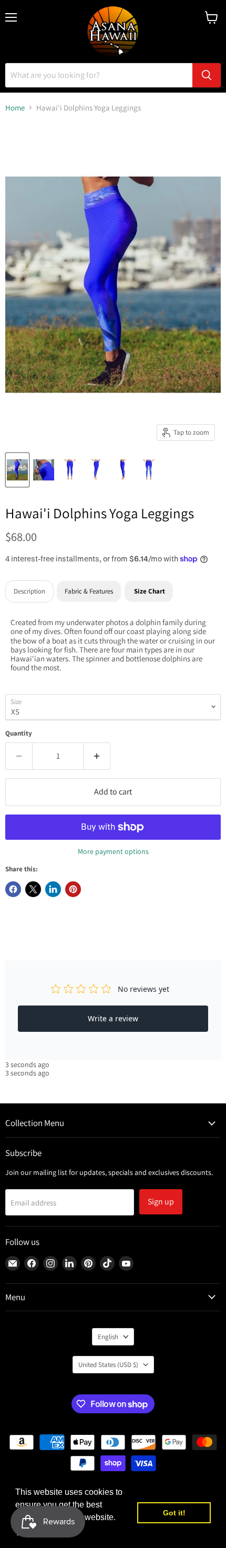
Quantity (18, 733)
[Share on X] (33, 889)
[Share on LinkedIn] (53, 889)
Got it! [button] (174, 1513)
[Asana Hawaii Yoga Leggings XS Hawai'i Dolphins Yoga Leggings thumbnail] (17, 470)
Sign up (161, 1201)
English (108, 1336)
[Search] (206, 75)
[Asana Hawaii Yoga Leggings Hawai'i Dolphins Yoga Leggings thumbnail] (43, 470)
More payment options (113, 851)
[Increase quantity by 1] (97, 756)
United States (108, 1364)
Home (15, 107)
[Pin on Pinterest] (73, 889)
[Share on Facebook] (13, 889)
